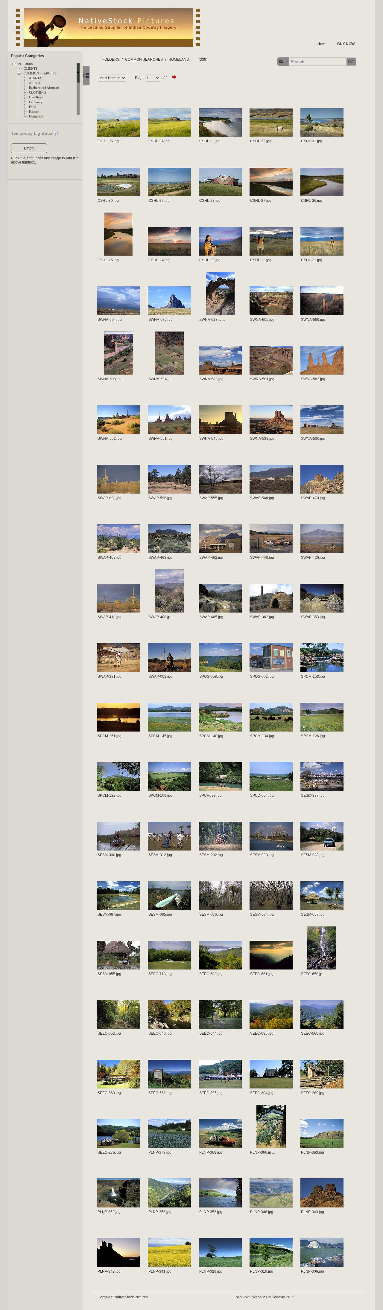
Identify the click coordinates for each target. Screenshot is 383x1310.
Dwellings (36, 97)
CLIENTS (30, 68)
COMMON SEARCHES (40, 73)
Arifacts (34, 83)
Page (139, 78)
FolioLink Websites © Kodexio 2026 (264, 1297)
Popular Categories (27, 56)
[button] (283, 62)
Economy (35, 102)
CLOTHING (37, 92)
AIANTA (35, 78)
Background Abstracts (44, 87)
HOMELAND (178, 59)
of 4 (165, 78)
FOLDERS (25, 63)
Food (32, 107)
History (34, 111)
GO (351, 61)
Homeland (36, 116)
